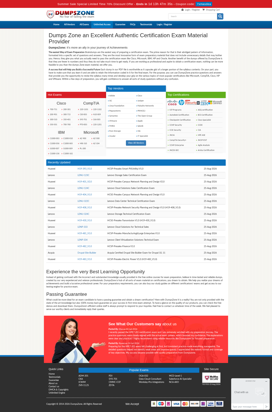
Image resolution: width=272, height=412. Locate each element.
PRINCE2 (141, 111)
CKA (81, 379)
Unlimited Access (102, 24)
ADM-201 (83, 376)
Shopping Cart (213, 10)
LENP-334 (83, 240)
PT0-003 (83, 124)
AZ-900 (82, 138)
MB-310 (83, 143)
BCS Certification (204, 115)
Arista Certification (205, 150)
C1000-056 (54, 143)
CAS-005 (96, 119)
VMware (113, 121)
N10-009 (97, 114)
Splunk (140, 126)
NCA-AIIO (174, 382)
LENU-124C (83, 188)
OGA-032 (143, 376)
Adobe (112, 96)
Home (56, 24)
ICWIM (82, 382)
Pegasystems (115, 111)
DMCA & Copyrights (58, 390)
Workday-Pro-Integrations (151, 382)
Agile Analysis (203, 145)
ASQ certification (205, 110)
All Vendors (69, 24)
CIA (199, 130)
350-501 (53, 124)
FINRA (112, 126)
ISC (110, 101)
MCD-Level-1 (175, 376)
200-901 (53, 114)
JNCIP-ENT (202, 140)
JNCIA (172, 135)
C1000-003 (54, 138)
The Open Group (145, 116)
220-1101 (83, 109)
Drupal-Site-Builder (87, 253)
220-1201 (97, 124)
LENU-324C (83, 214)
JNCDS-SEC (174, 150)
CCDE (200, 125)
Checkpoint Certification (180, 120)
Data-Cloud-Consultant (150, 379)
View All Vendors (136, 143)
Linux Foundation (116, 106)
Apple (140, 121)
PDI (110, 376)
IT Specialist (143, 136)
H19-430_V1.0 (85, 220)
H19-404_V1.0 (85, 195)
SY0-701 (83, 119)
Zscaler (112, 136)
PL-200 (82, 148)
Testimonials (146, 24)
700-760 (67, 124)
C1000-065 (68, 143)
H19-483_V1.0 (85, 259)
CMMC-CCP (115, 382)
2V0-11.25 (84, 385)
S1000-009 (68, 148)
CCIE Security (175, 130)
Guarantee (120, 24)
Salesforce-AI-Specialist (180, 379)
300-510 (53, 119)
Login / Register (192, 10)
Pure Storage (115, 131)
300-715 (67, 114)
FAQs (132, 24)
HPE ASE (201, 135)
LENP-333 (83, 227)
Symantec (113, 116)
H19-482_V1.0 (85, 246)
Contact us (54, 387)
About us (53, 383)
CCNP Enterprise (176, 145)
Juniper (141, 101)
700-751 (53, 109)
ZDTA (111, 385)
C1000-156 (54, 153)
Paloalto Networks (146, 106)
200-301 (67, 109)
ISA (139, 131)
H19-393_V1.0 (85, 169)
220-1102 (97, 109)
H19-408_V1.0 (85, 208)
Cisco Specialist (204, 120)
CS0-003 (83, 114)
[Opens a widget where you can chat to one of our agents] (250, 394)
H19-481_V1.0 (85, 233)
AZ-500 (96, 138)
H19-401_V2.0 (85, 182)
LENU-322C (83, 201)
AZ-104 (96, 143)
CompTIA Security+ (177, 140)
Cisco (140, 96)
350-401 (67, 119)
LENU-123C (83, 175)
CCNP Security (175, 125)
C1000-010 (68, 138)
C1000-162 (68, 153)
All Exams (84, 24)
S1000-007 (54, 148)
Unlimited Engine (57, 393)
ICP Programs (175, 110)
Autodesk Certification (179, 115)
